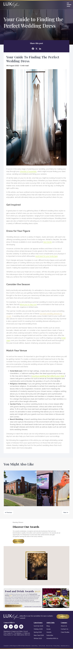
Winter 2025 (38, 638)
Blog (48, 626)
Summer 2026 (38, 626)
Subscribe (49, 635)
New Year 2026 (39, 635)
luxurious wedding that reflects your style (48, 376)
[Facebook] (6, 627)
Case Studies (65, 632)
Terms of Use (49, 645)
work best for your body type (46, 256)
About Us (64, 626)
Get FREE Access (63, 616)
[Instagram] (16, 627)
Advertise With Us (52, 638)
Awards (48, 632)
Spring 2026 (38, 632)
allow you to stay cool (28, 304)
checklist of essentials (28, 171)
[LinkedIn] (11, 627)
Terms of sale (42, 645)
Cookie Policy (34, 645)
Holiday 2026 (38, 629)
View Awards (18, 541)
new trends (47, 242)
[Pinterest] (21, 627)
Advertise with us (65, 645)
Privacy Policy (56, 645)
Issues (48, 629)
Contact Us (64, 629)
